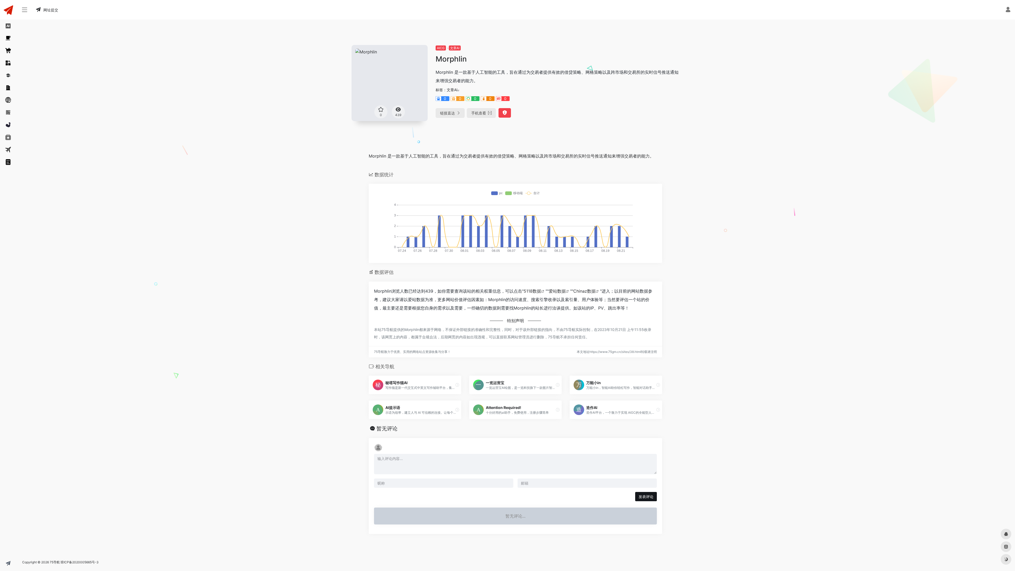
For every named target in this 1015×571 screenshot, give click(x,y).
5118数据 (532, 291)
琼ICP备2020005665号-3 (80, 562)
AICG (441, 48)
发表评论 (646, 496)
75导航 (55, 562)
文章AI (454, 48)
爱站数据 (557, 291)
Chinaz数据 (584, 291)
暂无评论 (387, 428)
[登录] (1008, 10)
